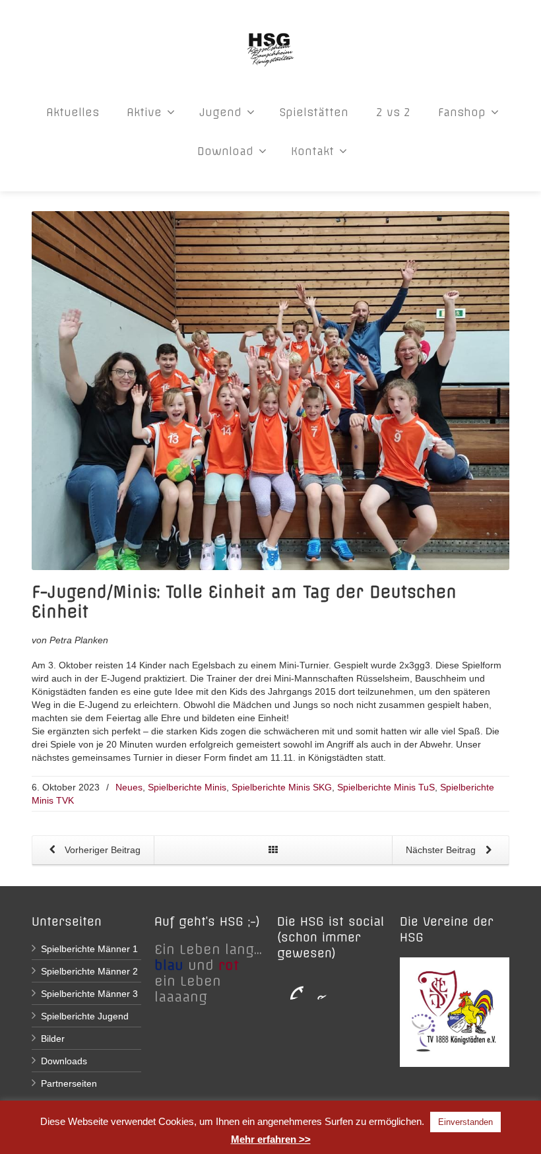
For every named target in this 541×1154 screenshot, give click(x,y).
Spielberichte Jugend (85, 1016)
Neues (129, 787)
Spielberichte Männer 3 (89, 993)
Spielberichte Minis (187, 787)
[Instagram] (316, 986)
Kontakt (312, 151)
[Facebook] (290, 986)
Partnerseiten (69, 1083)
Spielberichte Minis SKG (282, 787)
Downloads (64, 1061)
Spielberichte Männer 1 (89, 949)
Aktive (144, 112)
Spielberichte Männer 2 (89, 971)
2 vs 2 (393, 112)
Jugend (220, 112)
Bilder (53, 1038)
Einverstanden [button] (465, 1122)
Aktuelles (72, 112)
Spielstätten (313, 112)
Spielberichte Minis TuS (386, 787)
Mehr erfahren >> (271, 1139)
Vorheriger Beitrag (101, 850)
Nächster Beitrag (442, 850)
